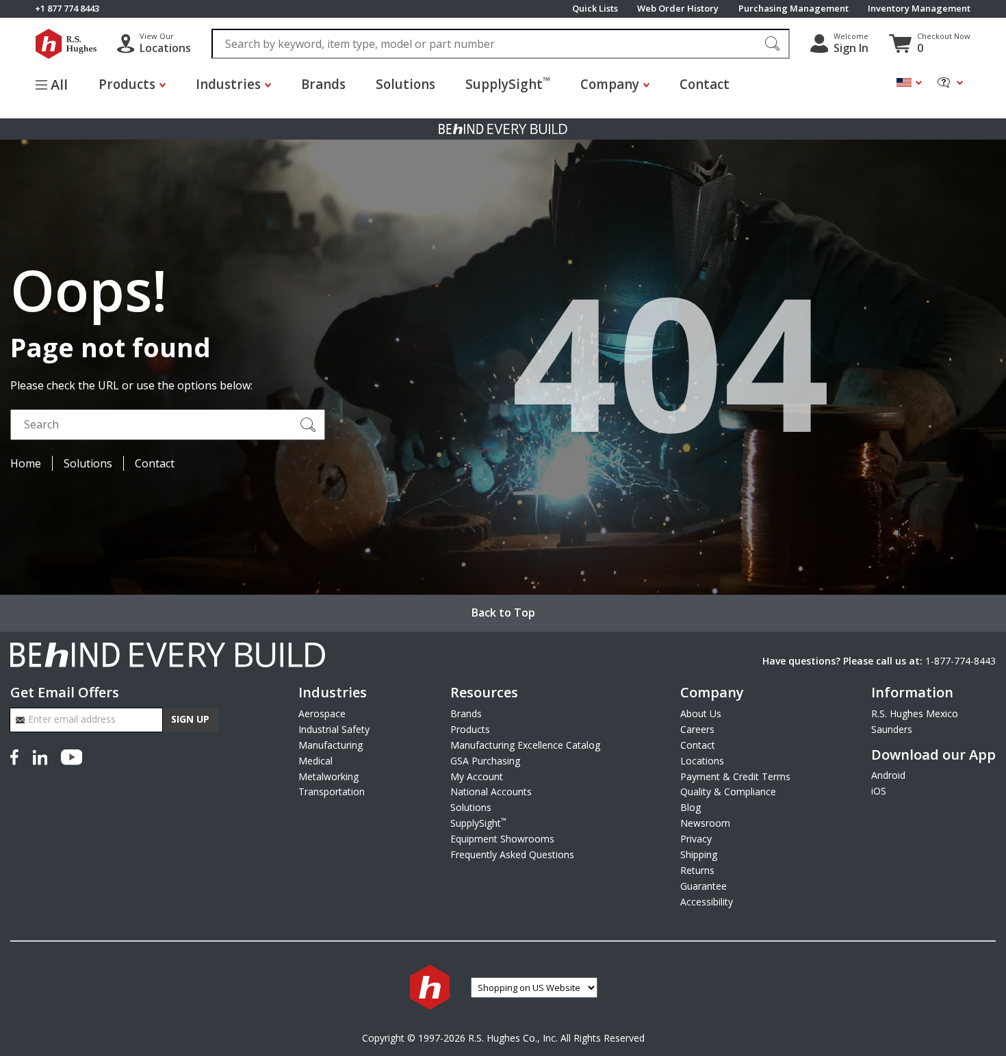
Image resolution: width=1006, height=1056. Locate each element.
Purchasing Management (793, 8)
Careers (697, 729)
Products (470, 729)
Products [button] (127, 84)
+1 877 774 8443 (67, 8)
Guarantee (703, 885)
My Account (476, 776)
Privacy (696, 838)
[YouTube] (71, 756)
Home (25, 463)
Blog (690, 807)
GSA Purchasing (485, 760)
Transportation (331, 791)
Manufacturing (330, 744)
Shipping (698, 854)
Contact (705, 84)
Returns (697, 870)
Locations (702, 760)
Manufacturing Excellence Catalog (525, 744)
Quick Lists (595, 8)
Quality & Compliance (728, 791)
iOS (878, 790)
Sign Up (190, 718)
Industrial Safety (334, 729)
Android (888, 775)
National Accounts (491, 791)
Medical (315, 760)
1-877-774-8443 (960, 660)
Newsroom (705, 822)
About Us (700, 713)
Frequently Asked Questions (512, 854)
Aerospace (322, 713)
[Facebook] (17, 756)
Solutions (405, 84)
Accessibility (706, 901)
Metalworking (328, 776)
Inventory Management (919, 8)
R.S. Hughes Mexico (914, 713)
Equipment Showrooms (502, 838)
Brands (323, 84)
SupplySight (507, 83)
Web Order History (678, 8)
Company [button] (609, 84)
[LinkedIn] (40, 756)
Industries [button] (228, 84)
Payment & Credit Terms (735, 776)
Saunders (891, 729)
